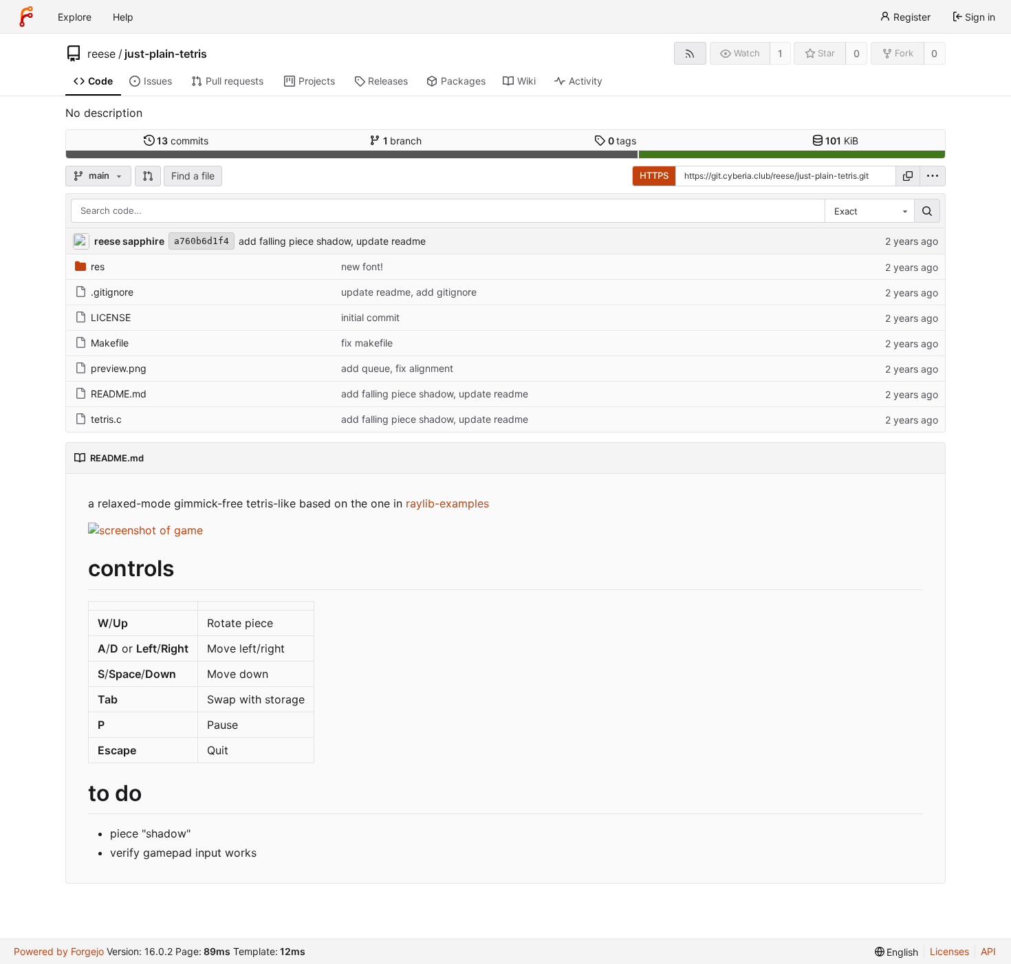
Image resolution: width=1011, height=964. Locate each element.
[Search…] (927, 211)
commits (182, 140)
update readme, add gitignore (409, 292)
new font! (362, 266)
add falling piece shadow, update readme (332, 241)
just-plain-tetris (165, 54)
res (98, 266)
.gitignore (112, 292)
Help (123, 17)
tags (622, 140)
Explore (74, 17)
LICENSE (111, 317)
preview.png (118, 368)
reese (101, 54)
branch (402, 140)
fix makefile (367, 343)
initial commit (370, 317)
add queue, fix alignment (397, 368)
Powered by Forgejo (59, 951)
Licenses (949, 951)
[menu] (933, 176)
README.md (118, 393)
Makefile (110, 343)
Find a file (193, 176)
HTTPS (654, 175)
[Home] (26, 16)
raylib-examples (447, 503)
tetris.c (106, 419)
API (988, 951)
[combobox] (869, 211)
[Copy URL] (907, 176)
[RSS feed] (690, 53)
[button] (148, 176)
